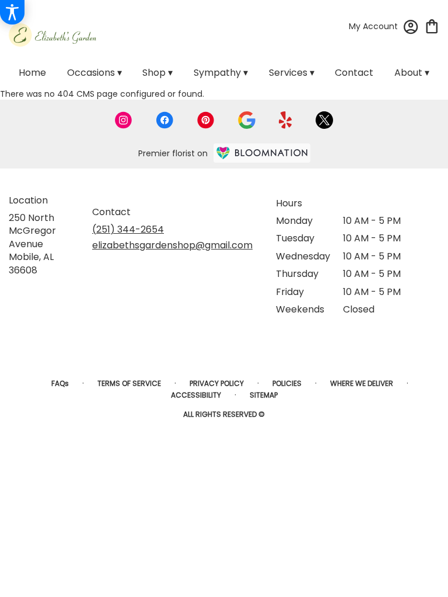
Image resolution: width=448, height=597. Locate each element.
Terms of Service (129, 383)
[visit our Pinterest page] (206, 120)
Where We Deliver (361, 383)
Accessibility (196, 395)
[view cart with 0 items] (432, 25)
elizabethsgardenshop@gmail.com (172, 245)
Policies (287, 383)
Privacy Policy (217, 383)
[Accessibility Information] (12, 12)
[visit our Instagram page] (123, 120)
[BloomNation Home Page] (262, 153)
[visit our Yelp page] (285, 120)
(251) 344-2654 (128, 229)
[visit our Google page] (246, 120)
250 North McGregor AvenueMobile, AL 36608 (32, 244)
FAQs (60, 383)
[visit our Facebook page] (164, 120)
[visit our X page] (324, 120)
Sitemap (264, 395)
